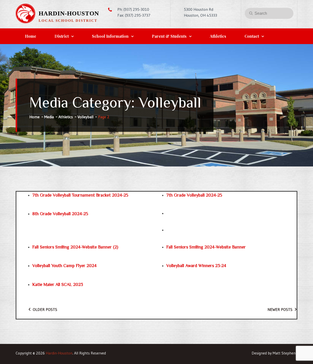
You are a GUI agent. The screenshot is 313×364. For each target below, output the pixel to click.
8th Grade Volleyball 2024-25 (60, 213)
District (62, 36)
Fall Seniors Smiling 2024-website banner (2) (75, 247)
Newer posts (280, 309)
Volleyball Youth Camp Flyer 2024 (64, 265)
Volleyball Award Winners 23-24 (196, 265)
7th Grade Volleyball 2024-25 (194, 195)
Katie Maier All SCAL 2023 (57, 284)
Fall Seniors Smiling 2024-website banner (206, 247)
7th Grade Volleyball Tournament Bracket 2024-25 (80, 195)
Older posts (45, 309)
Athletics (218, 36)
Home (30, 36)
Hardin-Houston (69, 13)
